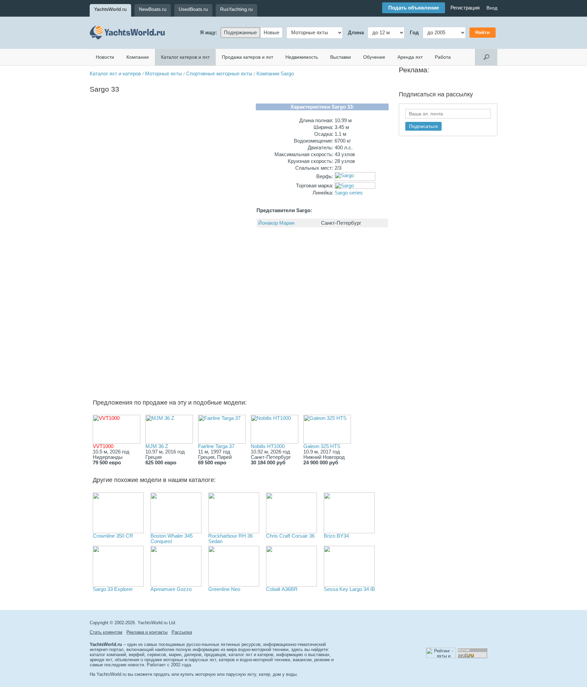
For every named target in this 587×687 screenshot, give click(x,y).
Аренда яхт (410, 57)
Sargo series (349, 193)
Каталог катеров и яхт (185, 57)
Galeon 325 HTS (321, 446)
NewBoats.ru (152, 9)
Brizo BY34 (336, 536)
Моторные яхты (163, 73)
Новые (271, 32)
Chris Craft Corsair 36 (290, 536)
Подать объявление (413, 8)
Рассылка (182, 632)
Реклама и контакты (146, 632)
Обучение (374, 57)
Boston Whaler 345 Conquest (171, 538)
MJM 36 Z (156, 446)
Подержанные (240, 32)
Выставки (340, 57)
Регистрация (465, 8)
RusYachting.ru (236, 9)
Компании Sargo (275, 73)
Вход (491, 8)
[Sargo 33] (115, 146)
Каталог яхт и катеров (115, 73)
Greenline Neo (224, 589)
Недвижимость (301, 57)
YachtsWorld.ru (110, 9)
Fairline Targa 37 (216, 446)
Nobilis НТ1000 (268, 446)
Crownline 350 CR (113, 536)
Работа (443, 57)
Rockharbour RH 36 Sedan (230, 538)
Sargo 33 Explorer (113, 589)
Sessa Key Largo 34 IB (349, 589)
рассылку (459, 94)
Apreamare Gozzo (171, 589)
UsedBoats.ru (193, 9)
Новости (105, 57)
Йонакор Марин (276, 223)
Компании (137, 57)
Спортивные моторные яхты (219, 73)
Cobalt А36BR (282, 589)
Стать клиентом (106, 632)
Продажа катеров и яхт (247, 57)
